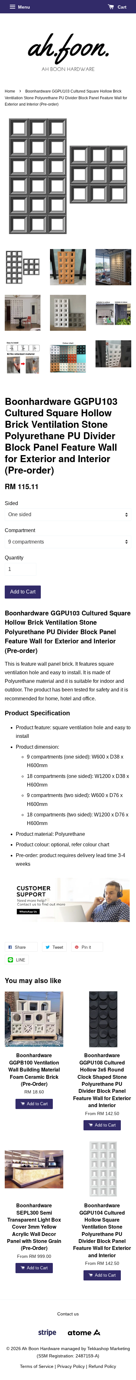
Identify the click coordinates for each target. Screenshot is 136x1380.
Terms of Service (36, 1366)
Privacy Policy (71, 1366)
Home (10, 91)
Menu (23, 7)
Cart (121, 7)
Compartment (20, 530)
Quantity (14, 557)
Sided (11, 503)
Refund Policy (102, 1366)
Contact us (68, 1314)
